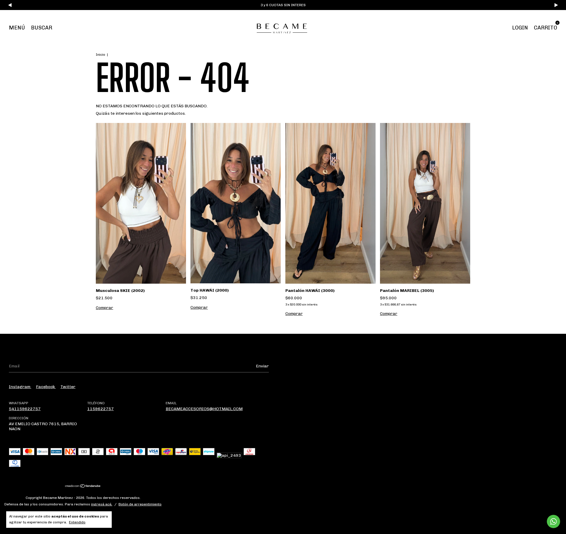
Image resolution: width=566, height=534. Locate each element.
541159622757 (25, 408)
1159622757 (100, 408)
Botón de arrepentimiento (140, 504)
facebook (46, 386)
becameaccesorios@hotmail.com (204, 408)
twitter (67, 386)
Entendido (77, 522)
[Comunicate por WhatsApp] (553, 521)
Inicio (100, 54)
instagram (20, 386)
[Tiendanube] (83, 486)
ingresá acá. (101, 504)
